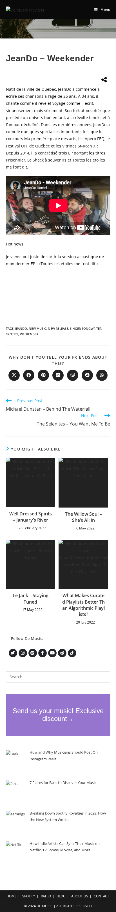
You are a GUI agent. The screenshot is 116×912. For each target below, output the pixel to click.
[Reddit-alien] (62, 653)
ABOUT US (79, 896)
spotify (12, 334)
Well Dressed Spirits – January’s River (30, 517)
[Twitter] (13, 653)
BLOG (61, 896)
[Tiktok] (72, 653)
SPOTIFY (28, 896)
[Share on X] (14, 375)
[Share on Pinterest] (43, 375)
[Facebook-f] (42, 653)
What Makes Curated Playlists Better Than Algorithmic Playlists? (83, 604)
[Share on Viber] (72, 375)
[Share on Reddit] (87, 375)
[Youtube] (52, 653)
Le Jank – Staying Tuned (30, 598)
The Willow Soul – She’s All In (83, 517)
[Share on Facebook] (28, 375)
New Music (37, 328)
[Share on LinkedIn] (58, 375)
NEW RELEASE (58, 328)
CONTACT (101, 896)
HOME (11, 896)
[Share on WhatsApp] (102, 375)
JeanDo (21, 328)
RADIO (46, 896)
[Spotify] (32, 653)
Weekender (29, 334)
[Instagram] (23, 653)
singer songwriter (86, 328)
